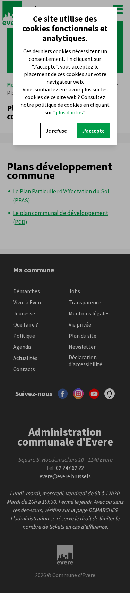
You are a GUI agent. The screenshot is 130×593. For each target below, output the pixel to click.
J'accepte (93, 131)
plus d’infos (69, 112)
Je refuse (56, 131)
